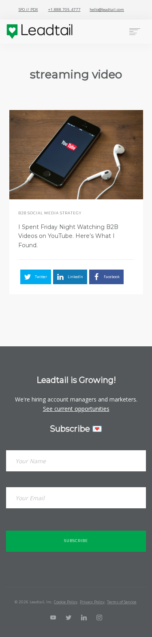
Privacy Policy (92, 602)
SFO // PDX (28, 9)
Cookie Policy (65, 602)
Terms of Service (121, 602)
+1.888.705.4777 (64, 9)
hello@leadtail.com (107, 9)
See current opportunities (76, 408)
